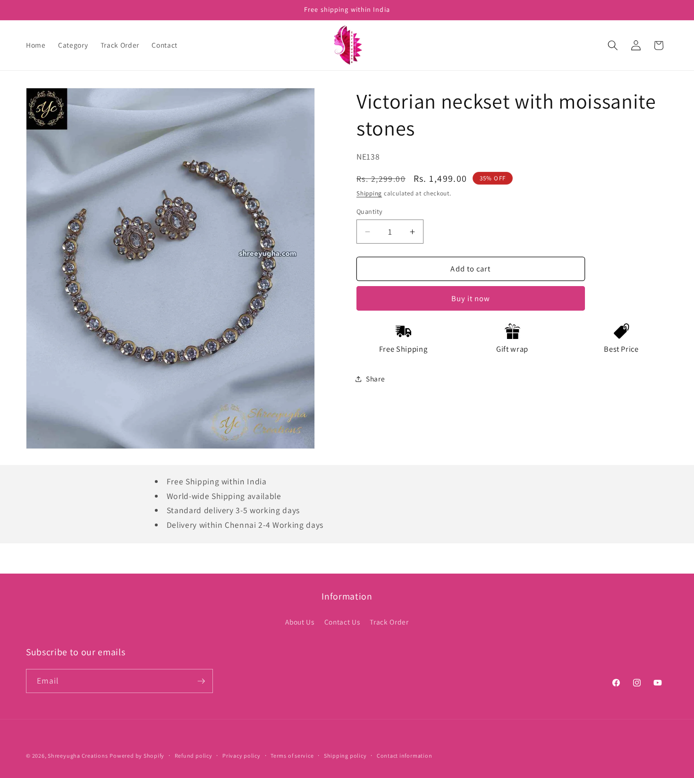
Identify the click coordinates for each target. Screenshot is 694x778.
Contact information (404, 755)
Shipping (369, 193)
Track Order (389, 621)
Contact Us (342, 621)
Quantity (369, 211)
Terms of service (292, 755)
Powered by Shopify (137, 755)
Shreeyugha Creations (78, 755)
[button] (612, 45)
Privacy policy (241, 755)
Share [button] (375, 378)
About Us (299, 621)
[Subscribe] (201, 681)
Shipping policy (345, 755)
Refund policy (193, 755)
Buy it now (471, 298)
